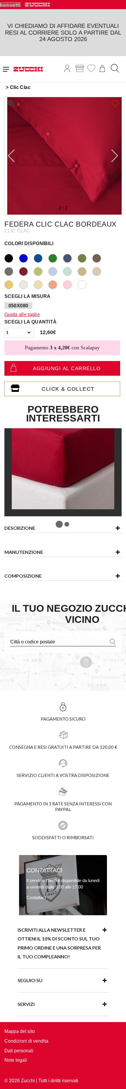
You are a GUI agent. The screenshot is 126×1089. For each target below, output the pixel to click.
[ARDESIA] (11, 270)
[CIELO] (55, 270)
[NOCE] (99, 270)
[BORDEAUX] (26, 270)
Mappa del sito (19, 1031)
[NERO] (11, 257)
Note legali (15, 1060)
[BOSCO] (55, 257)
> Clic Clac (18, 87)
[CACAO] (99, 257)
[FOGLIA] (41, 270)
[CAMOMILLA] (11, 284)
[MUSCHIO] (85, 257)
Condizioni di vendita (26, 1041)
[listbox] (19, 333)
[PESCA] (55, 284)
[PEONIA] (70, 284)
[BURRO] (41, 284)
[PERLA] (26, 284)
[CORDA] (85, 270)
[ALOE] (70, 270)
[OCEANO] (70, 257)
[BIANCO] (85, 284)
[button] (115, 155)
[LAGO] (26, 257)
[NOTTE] (41, 257)
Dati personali (18, 1050)
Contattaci (36, 897)
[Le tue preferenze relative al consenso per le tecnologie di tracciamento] (115, 1078)
